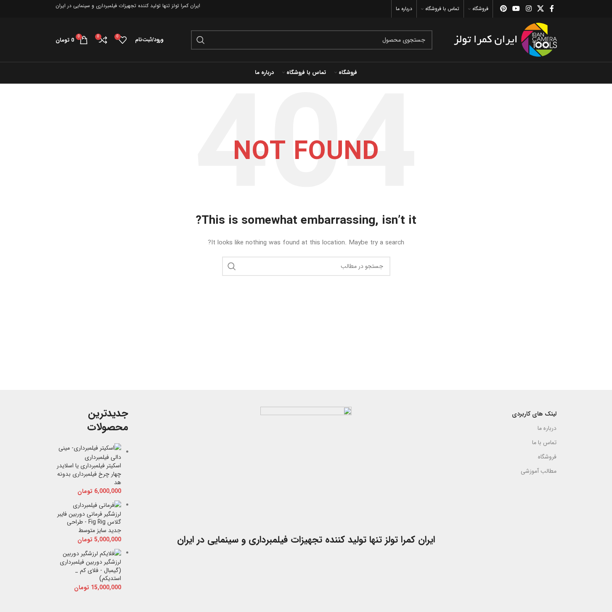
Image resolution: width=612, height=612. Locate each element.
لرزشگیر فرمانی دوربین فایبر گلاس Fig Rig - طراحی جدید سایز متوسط (89, 522)
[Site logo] (505, 39)
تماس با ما (544, 442)
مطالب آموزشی (538, 471)
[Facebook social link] (552, 9)
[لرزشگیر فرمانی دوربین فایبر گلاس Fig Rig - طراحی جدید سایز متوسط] (97, 505)
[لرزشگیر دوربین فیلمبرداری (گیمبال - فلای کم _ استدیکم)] (92, 553)
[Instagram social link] (528, 9)
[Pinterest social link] (503, 9)
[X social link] (540, 9)
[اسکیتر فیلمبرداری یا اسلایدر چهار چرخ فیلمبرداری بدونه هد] (89, 452)
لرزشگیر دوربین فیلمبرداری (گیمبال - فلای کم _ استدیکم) (90, 570)
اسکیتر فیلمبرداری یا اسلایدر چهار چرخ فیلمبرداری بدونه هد (89, 474)
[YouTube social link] (516, 9)
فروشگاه (547, 456)
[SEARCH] (200, 40)
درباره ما (547, 428)
